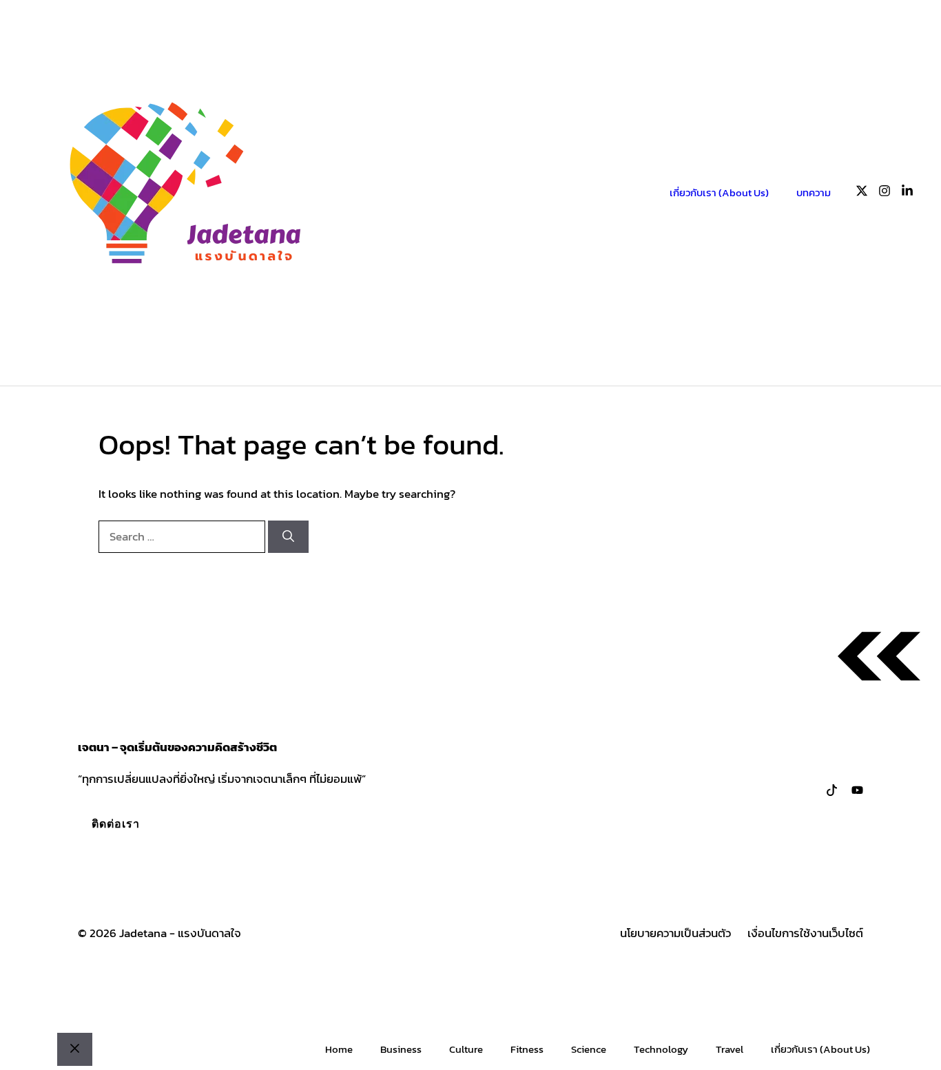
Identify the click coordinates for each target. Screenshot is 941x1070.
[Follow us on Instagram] (884, 193)
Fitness (527, 1049)
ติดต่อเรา (116, 823)
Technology (661, 1049)
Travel (729, 1049)
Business (401, 1049)
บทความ (813, 192)
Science (588, 1049)
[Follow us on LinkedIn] (907, 193)
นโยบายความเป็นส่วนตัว (675, 933)
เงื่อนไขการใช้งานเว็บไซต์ (805, 933)
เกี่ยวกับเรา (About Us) (719, 192)
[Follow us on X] (862, 193)
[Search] (288, 537)
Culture (466, 1049)
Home (339, 1049)
